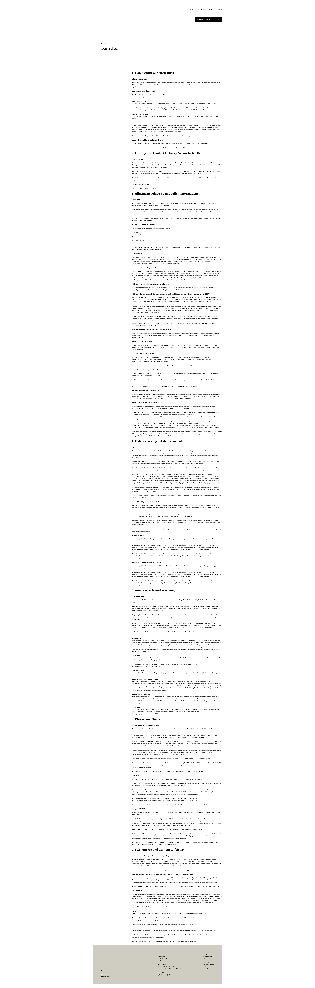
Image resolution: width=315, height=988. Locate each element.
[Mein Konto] (221, 5)
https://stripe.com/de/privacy (204, 935)
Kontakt (219, 9)
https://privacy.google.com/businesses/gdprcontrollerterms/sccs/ (180, 800)
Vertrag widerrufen (208, 972)
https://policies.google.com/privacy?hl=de (195, 771)
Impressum (206, 960)
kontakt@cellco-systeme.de (170, 975)
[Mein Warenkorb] (217, 5)
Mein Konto (206, 958)
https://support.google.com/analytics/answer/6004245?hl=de (147, 666)
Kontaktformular (207, 956)
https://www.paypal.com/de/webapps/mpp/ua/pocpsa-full (146, 920)
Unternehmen (200, 9)
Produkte (190, 9)
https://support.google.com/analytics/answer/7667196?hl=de (147, 714)
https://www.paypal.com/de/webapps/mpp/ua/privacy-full (178, 924)
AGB (204, 966)
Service (210, 9)
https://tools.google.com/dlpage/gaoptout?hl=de (150, 660)
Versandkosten (207, 969)
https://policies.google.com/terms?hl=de (166, 844)
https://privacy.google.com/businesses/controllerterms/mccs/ (147, 634)
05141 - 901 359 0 (167, 972)
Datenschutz (206, 962)
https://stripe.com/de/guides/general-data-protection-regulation (148, 937)
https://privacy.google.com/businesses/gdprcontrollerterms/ (147, 800)
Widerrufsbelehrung (208, 964)
